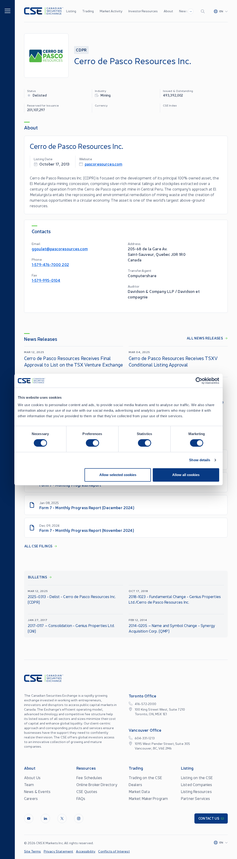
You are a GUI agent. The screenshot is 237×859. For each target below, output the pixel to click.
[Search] (203, 11)
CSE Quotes (86, 791)
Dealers (135, 784)
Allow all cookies (186, 475)
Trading (88, 11)
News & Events (37, 791)
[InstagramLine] (78, 818)
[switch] (92, 443)
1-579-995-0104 (46, 280)
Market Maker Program (148, 798)
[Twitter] (62, 818)
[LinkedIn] (45, 818)
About (168, 11)
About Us (32, 777)
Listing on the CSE (197, 777)
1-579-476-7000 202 (50, 264)
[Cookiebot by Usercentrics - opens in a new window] (199, 380)
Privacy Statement (58, 851)
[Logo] (43, 11)
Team (29, 784)
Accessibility (85, 851)
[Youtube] (28, 818)
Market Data (139, 791)
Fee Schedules (89, 777)
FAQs (80, 798)
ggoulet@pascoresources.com (60, 248)
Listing (71, 11)
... (191, 11)
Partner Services (195, 798)
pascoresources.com (103, 163)
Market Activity (111, 11)
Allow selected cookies (117, 475)
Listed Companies (196, 784)
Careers (31, 798)
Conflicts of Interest (114, 851)
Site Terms (32, 851)
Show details (199, 460)
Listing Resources (196, 791)
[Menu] (7, 10)
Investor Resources (143, 11)
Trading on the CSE (145, 777)
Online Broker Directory (96, 784)
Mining (105, 95)
